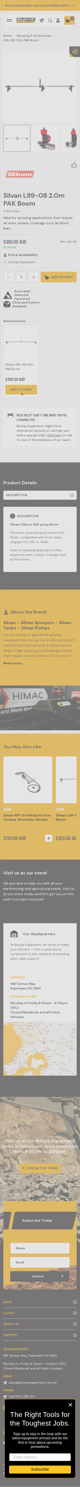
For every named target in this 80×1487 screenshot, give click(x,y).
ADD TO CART (62, 277)
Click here (54, 435)
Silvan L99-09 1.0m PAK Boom (19, 367)
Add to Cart (21, 389)
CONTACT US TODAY (41, 1168)
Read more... (13, 663)
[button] (74, 165)
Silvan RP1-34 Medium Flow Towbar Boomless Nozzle (27, 817)
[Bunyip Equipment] (26, 20)
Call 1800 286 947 (22, 1396)
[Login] (58, 20)
